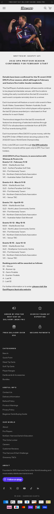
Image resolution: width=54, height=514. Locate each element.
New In (5, 353)
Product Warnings (10, 405)
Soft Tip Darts (8, 366)
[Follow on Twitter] (10, 488)
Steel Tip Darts (9, 362)
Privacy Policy (8, 410)
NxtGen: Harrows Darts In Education (18, 436)
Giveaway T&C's (9, 457)
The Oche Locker (10, 440)
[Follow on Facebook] (4, 488)
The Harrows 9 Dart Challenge (15, 453)
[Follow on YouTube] (24, 488)
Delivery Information (11, 396)
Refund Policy (8, 401)
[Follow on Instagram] (17, 488)
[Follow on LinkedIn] (38, 488)
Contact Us (7, 392)
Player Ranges (9, 371)
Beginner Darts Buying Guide (15, 414)
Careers (6, 444)
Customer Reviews (11, 449)
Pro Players (7, 431)
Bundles (6, 379)
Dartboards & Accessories (14, 375)
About (5, 427)
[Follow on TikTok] (31, 488)
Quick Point (7, 357)
